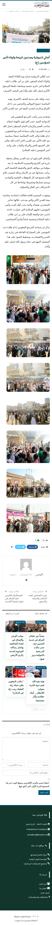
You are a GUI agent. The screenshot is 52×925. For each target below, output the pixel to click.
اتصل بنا (43, 888)
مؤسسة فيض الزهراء (38, 859)
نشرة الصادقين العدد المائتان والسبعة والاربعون (37, 598)
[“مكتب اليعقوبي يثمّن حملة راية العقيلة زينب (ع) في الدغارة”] (15, 672)
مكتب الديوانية (43, 50)
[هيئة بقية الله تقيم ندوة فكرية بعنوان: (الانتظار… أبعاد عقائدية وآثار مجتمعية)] (36, 672)
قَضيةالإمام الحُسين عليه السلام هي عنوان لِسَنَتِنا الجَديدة (14, 598)
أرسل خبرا (45, 892)
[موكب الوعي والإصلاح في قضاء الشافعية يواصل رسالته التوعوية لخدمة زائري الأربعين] (15, 626)
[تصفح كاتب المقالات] (26, 564)
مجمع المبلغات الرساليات (35, 863)
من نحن (43, 883)
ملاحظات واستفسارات (38, 897)
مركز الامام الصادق (38, 855)
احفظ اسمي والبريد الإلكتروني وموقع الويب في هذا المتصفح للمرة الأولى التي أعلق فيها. (27, 784)
